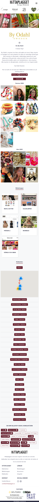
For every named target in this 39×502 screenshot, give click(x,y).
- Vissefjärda (19, 409)
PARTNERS (19, 489)
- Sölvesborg (19, 399)
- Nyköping (19, 369)
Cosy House (27, 433)
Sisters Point (5, 445)
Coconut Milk (18, 433)
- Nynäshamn (19, 374)
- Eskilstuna (19, 314)
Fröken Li (7, 230)
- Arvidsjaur (19, 304)
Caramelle (22, 430)
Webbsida (19, 79)
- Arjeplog (19, 299)
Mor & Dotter (8, 209)
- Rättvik (19, 384)
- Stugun (19, 394)
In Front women (22, 436)
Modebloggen (21, 469)
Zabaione (25, 445)
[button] (19, 283)
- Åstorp (19, 419)
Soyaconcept (14, 445)
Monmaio (26, 230)
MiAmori (4, 442)
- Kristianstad (19, 354)
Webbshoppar (6, 471)
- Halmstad (19, 319)
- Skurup (19, 389)
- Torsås (19, 404)
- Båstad (19, 309)
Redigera (14, 74)
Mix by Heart (14, 442)
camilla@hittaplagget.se (8, 483)
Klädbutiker (5, 474)
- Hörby (19, 334)
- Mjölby (19, 364)
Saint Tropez (32, 442)
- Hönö (19, 329)
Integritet (19, 474)
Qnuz (23, 442)
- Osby (19, 379)
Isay (30, 436)
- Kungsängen (19, 359)
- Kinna (19, 349)
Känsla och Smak (10, 252)
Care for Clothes (6, 433)
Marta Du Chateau (28, 439)
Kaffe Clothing (5, 439)
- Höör (20, 339)
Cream (35, 433)
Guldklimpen (27, 209)
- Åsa (19, 414)
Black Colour (12, 430)
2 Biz (3, 430)
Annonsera (20, 471)
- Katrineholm (19, 344)
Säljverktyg (23, 74)
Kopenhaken (15, 439)
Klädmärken (5, 469)
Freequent (5, 436)
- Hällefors (19, 324)
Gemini (13, 436)
